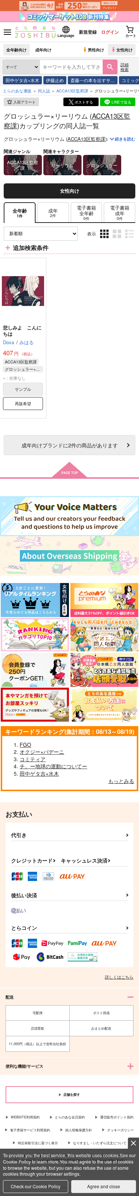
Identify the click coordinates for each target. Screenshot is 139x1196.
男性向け (96, 49)
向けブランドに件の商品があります (69, 445)
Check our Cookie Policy (35, 1186)
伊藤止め (55, 80)
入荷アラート (24, 102)
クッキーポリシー (120, 1130)
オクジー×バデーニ (42, 751)
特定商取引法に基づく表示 (38, 1143)
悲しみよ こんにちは (22, 330)
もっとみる (121, 781)
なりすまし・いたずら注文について (99, 1143)
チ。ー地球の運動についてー (53, 766)
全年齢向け (16, 49)
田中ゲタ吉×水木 (22, 80)
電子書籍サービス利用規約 (30, 1130)
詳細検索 (124, 66)
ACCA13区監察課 (86, 138)
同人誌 (44, 91)
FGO (25, 744)
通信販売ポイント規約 (116, 1117)
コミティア (33, 759)
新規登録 (88, 31)
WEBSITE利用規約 (25, 1117)
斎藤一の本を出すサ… (92, 80)
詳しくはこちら (119, 977)
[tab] (53, 212)
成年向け (43, 49)
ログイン (110, 31)
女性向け (124, 49)
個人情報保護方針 (78, 1130)
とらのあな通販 (17, 91)
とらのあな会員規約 (70, 1117)
